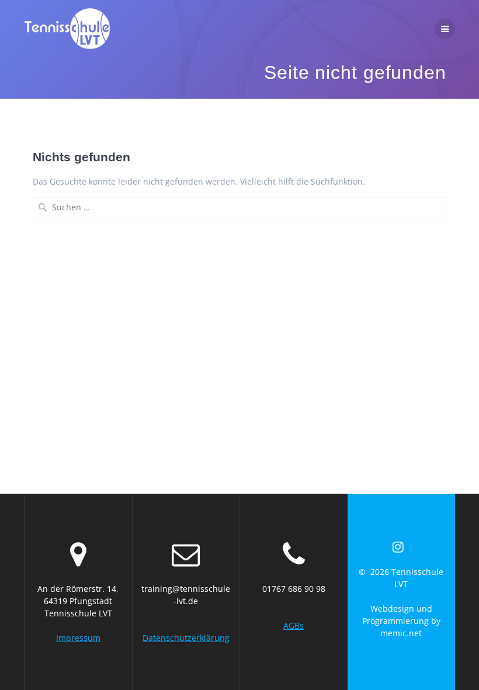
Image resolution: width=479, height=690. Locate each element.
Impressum (78, 637)
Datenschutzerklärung (186, 637)
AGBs (293, 625)
